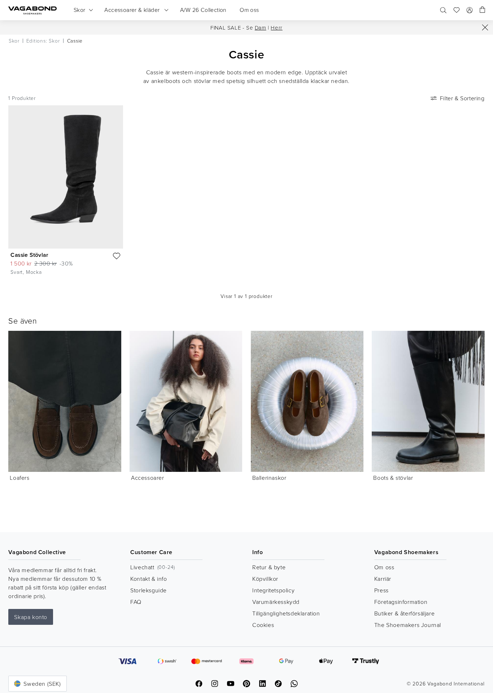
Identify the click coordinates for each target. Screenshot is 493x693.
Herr (276, 27)
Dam (260, 27)
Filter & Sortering (462, 98)
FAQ (135, 602)
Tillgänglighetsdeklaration (286, 613)
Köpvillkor (265, 579)
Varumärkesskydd (276, 602)
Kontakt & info (148, 579)
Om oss (384, 567)
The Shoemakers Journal (407, 625)
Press (381, 590)
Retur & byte (268, 567)
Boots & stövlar (393, 478)
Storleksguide (148, 590)
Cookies (263, 625)
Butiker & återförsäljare (404, 613)
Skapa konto (30, 617)
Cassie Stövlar (29, 255)
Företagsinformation (400, 602)
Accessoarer (147, 478)
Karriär (382, 579)
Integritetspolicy (273, 590)
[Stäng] (485, 27)
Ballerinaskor (269, 478)
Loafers (19, 478)
